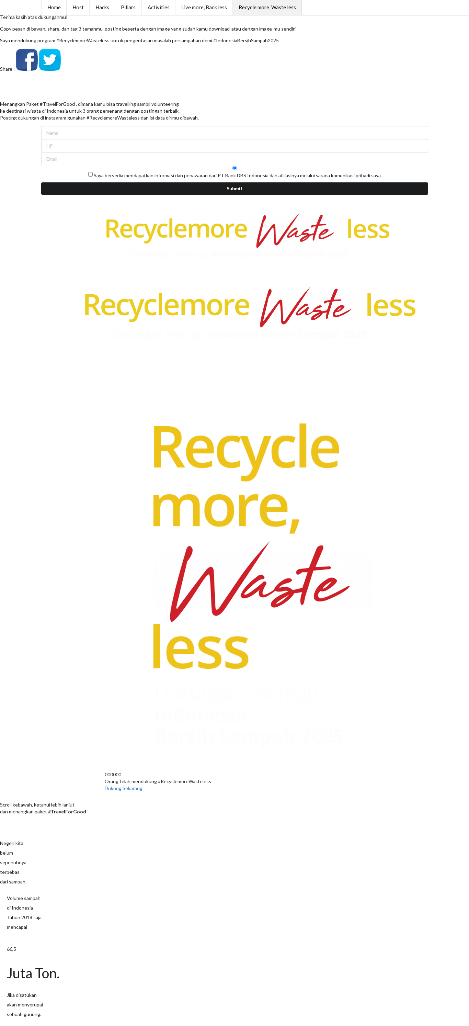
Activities (159, 7)
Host (78, 7)
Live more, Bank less (204, 7)
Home (54, 7)
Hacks (102, 7)
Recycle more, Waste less (267, 7)
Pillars (128, 7)
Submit (235, 188)
